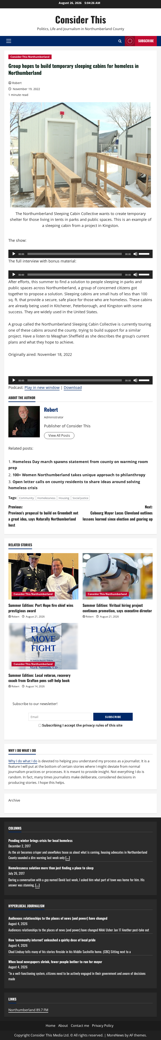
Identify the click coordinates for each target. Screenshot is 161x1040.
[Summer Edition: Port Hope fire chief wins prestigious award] (43, 576)
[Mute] (135, 254)
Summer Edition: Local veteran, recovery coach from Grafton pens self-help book (39, 677)
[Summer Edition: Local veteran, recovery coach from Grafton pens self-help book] (43, 646)
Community (26, 498)
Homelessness (46, 498)
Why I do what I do (22, 761)
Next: (118, 513)
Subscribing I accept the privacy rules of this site (81, 725)
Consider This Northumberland (29, 57)
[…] (67, 857)
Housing (64, 498)
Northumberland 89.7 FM (28, 1010)
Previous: (43, 515)
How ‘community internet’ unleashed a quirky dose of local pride (52, 939)
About (63, 1025)
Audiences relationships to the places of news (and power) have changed (57, 918)
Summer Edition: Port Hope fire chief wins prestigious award (40, 607)
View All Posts (59, 435)
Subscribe (146, 40)
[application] (80, 254)
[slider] (145, 253)
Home (50, 1025)
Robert (17, 83)
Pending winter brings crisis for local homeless (40, 840)
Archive (14, 800)
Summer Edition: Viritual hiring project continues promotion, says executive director (117, 607)
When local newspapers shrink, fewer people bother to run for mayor (55, 961)
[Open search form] (120, 41)
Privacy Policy (102, 1025)
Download (73, 387)
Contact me (80, 1025)
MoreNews (115, 1035)
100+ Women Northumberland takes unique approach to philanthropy (79, 474)
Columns (14, 828)
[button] (8, 41)
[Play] (14, 254)
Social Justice (80, 498)
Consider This (80, 19)
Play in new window (42, 387)
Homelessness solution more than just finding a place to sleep (50, 867)
